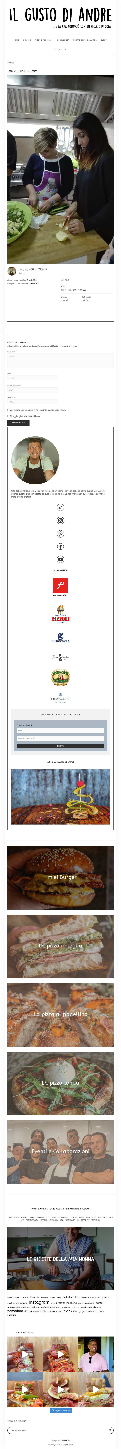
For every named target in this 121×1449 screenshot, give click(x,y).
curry (100, 1297)
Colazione (40, 1217)
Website (11, 397)
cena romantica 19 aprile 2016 (28, 283)
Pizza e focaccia (43, 40)
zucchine (11, 1315)
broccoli (44, 1298)
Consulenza (63, 40)
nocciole (25, 1307)
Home (16, 40)
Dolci (48, 1217)
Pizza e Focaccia (32, 1220)
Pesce (94, 1217)
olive (38, 1307)
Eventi (104, 40)
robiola (36, 1311)
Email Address (14, 385)
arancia (10, 1298)
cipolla (84, 1298)
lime (53, 1303)
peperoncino (65, 1307)
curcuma (92, 1298)
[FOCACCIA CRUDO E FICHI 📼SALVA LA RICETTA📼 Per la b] (60, 1389)
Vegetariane (95, 1220)
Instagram (39, 1302)
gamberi (11, 1303)
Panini (81, 1217)
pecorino (54, 1307)
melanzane (89, 1303)
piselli (89, 1307)
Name (10, 373)
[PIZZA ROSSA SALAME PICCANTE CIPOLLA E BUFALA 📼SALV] (25, 1354)
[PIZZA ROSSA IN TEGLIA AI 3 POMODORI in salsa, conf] (60, 1354)
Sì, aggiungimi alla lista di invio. (24, 416)
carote (59, 1298)
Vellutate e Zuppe (83, 1220)
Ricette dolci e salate (84, 40)
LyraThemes (68, 1444)
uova (75, 1311)
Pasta (88, 1217)
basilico (35, 1297)
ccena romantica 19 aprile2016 (25, 280)
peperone (75, 1307)
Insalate (74, 1217)
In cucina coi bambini (60, 1217)
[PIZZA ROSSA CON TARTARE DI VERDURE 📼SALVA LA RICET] (25, 1389)
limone (60, 1302)
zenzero (92, 1311)
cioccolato (74, 1297)
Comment (11, 352)
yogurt (83, 1311)
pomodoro (15, 1311)
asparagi (18, 1298)
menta (99, 1303)
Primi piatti (102, 1217)
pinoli (83, 1307)
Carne (32, 1217)
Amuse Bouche (14, 1217)
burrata (52, 1298)
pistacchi (97, 1307)
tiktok (67, 1311)
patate (45, 1307)
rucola (43, 1311)
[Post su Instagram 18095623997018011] (96, 1354)
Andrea (21, 273)
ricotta (28, 1311)
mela (80, 1303)
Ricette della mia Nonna (49, 1220)
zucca (101, 1311)
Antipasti (24, 1217)
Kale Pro (67, 1440)
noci (33, 1307)
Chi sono (27, 40)
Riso (61, 1220)
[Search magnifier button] (110, 1430)
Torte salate (70, 1220)
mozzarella (13, 1307)
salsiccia (51, 1311)
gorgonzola (21, 1303)
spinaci (59, 1311)
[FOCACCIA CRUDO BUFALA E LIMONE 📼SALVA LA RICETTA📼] (96, 1389)
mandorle (71, 1303)
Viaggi (58, 50)
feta (106, 1297)
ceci (65, 1297)
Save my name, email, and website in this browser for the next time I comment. (38, 410)
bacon (26, 1297)
